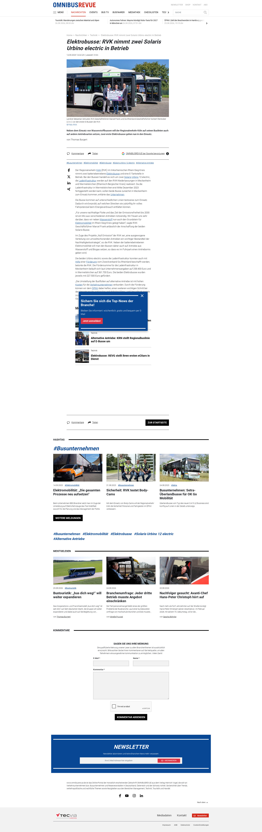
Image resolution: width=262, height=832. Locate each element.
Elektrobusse (113, 173)
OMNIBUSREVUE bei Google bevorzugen (145, 153)
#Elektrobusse (121, 534)
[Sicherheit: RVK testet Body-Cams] (131, 468)
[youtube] (127, 795)
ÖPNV (95, 288)
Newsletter (177, 5)
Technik (93, 35)
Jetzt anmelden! (92, 320)
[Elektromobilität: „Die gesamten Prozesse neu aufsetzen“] (77, 468)
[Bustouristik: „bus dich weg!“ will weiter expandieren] (77, 570)
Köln (98, 170)
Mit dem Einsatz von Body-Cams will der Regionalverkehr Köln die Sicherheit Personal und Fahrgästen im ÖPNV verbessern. (130, 506)
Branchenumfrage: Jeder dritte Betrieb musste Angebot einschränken (129, 597)
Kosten (79, 284)
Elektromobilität (83, 223)
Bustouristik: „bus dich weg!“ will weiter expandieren (77, 595)
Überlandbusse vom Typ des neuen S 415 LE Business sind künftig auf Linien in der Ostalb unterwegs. (184, 504)
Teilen (95, 153)
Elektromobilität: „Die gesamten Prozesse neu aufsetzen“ (76, 492)
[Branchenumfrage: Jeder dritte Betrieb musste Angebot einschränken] (131, 570)
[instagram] (134, 795)
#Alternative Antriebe (68, 539)
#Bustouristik (70, 588)
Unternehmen (117, 194)
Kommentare (78, 153)
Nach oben (201, 802)
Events (94, 12)
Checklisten (151, 12)
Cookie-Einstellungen (201, 825)
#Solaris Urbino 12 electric (153, 534)
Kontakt (182, 815)
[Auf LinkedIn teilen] (68, 183)
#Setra (174, 485)
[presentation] (207, 23)
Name (135, 658)
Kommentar (98, 669)
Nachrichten (78, 12)
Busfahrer (119, 12)
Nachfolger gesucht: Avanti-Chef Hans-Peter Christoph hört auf (184, 595)
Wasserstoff (106, 219)
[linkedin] (141, 795)
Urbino (135, 177)
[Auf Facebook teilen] (69, 170)
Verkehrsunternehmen (101, 284)
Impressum (166, 825)
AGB (175, 825)
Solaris (127, 177)
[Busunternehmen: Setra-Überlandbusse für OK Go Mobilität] (184, 468)
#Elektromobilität (72, 485)
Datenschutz (185, 825)
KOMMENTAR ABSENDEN (131, 717)
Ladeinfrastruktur (87, 180)
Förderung (91, 261)
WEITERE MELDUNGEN (68, 518)
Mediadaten (164, 815)
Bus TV (105, 12)
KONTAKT (197, 5)
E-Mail (96, 658)
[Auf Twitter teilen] (68, 177)
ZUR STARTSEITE (157, 422)
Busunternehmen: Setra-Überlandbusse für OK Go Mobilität (178, 494)
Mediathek (134, 12)
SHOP (187, 5)
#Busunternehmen (76, 448)
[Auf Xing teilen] (68, 189)
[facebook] (120, 795)
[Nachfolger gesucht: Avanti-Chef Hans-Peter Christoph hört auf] (184, 570)
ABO (206, 5)
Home (69, 35)
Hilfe (77, 261)
